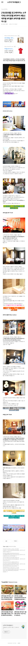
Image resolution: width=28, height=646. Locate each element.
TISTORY (14, 643)
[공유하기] (8, 541)
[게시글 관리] (10, 541)
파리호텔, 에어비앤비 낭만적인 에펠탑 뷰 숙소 (9, 38)
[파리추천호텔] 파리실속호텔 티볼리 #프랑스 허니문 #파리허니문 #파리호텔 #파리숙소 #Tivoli (11, 559)
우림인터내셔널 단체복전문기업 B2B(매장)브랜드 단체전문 (9, 49)
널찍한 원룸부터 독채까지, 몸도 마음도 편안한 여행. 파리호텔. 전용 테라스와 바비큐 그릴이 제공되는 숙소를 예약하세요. (9, 40)
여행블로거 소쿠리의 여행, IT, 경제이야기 (11, 628)
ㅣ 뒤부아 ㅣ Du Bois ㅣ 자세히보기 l (14, 207)
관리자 (19, 643)
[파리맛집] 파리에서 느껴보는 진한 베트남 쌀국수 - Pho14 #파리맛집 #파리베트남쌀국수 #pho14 (11, 550)
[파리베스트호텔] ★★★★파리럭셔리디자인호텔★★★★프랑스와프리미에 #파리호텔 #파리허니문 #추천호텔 (11, 554)
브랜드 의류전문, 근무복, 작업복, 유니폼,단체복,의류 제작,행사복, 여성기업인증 (9, 51)
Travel (4, 546)
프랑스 (7, 546)
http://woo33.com (8, 46)
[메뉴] (2, 2)
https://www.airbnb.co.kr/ (10, 35)
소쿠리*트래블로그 (14, 2)
